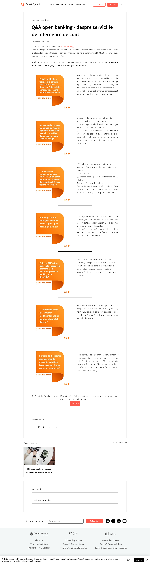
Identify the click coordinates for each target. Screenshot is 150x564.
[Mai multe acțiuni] (117, 20)
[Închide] (147, 560)
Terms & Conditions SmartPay (73, 548)
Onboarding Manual (73, 540)
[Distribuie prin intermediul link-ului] (50, 427)
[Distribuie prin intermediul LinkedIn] (44, 427)
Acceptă (139, 560)
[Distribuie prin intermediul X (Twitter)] (38, 427)
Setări (129, 560)
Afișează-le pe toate (120, 442)
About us (39, 540)
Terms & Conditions (39, 544)
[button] (85, 4)
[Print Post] (56, 427)
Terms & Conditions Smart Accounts (111, 548)
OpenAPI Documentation (73, 544)
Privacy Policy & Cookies (39, 547)
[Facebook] (113, 521)
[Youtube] (124, 521)
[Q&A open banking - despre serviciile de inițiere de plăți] (39, 456)
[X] (119, 521)
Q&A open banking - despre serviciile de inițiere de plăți (39, 470)
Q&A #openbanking (38, 419)
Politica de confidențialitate (31, 561)
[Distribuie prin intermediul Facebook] (33, 427)
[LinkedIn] (108, 521)
